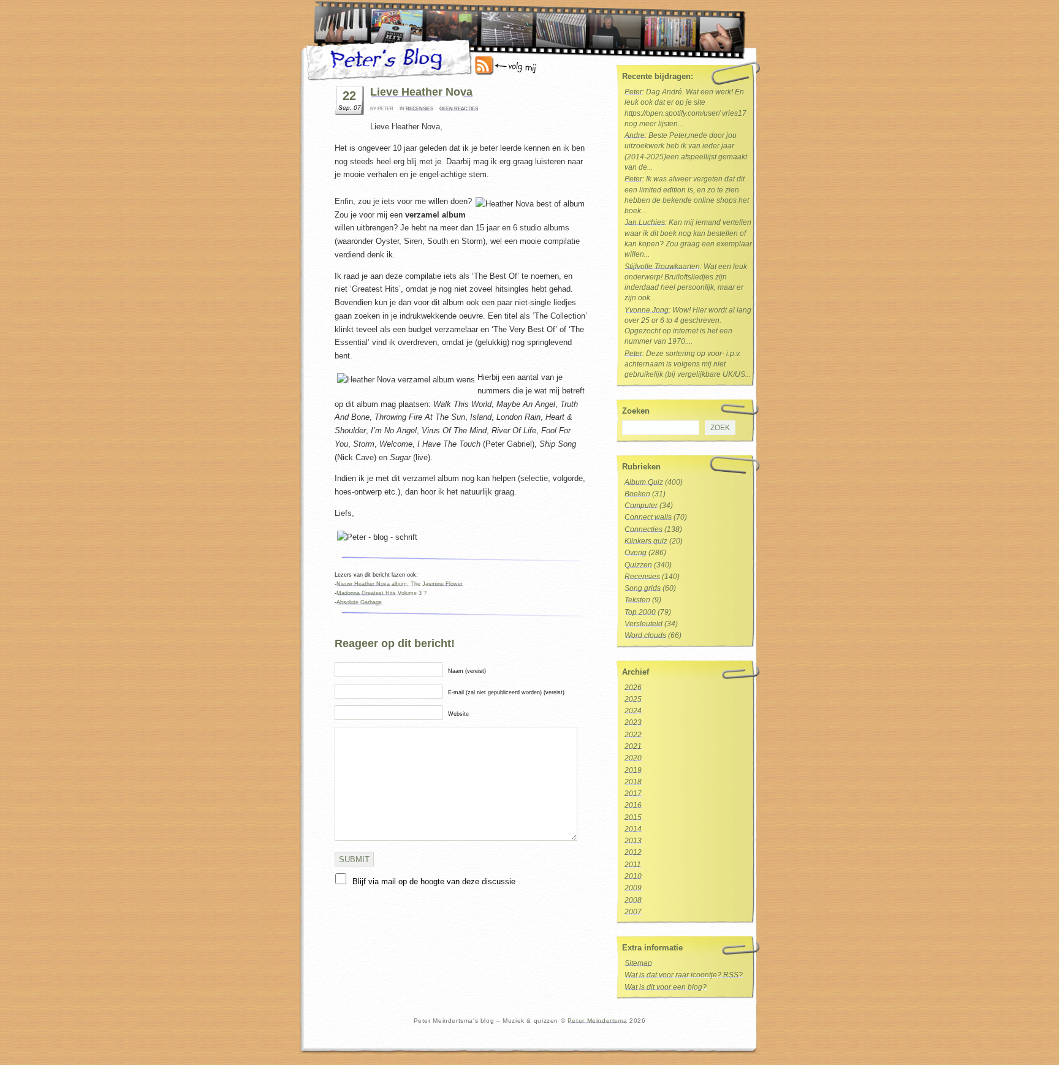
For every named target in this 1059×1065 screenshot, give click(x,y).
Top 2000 (640, 612)
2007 (633, 911)
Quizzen (638, 565)
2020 (633, 758)
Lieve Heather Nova (421, 92)
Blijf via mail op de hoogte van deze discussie (433, 881)
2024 (633, 710)
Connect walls (648, 517)
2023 (633, 722)
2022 (633, 734)
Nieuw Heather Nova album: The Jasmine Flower (399, 584)
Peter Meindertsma (597, 1020)
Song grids (642, 588)
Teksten (637, 600)
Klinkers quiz (645, 541)
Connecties (643, 529)
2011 (632, 864)
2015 (633, 817)
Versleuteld (643, 623)
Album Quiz (643, 482)
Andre (634, 135)
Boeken (637, 494)
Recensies (419, 109)
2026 (633, 687)
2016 (633, 805)
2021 (633, 746)
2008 (633, 900)
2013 (633, 840)
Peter (633, 92)
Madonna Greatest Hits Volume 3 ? (381, 593)
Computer (641, 505)
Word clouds (645, 635)
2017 (633, 793)
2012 (633, 852)
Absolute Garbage (359, 602)
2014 (633, 829)
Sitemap (638, 963)
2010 (633, 876)
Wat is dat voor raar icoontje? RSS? (683, 975)
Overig (635, 552)
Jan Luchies (644, 222)
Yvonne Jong (646, 310)
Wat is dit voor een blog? (665, 987)
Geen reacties (458, 109)
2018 (633, 782)
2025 (633, 699)
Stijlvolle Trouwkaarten (662, 266)
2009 (633, 888)
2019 (633, 770)
